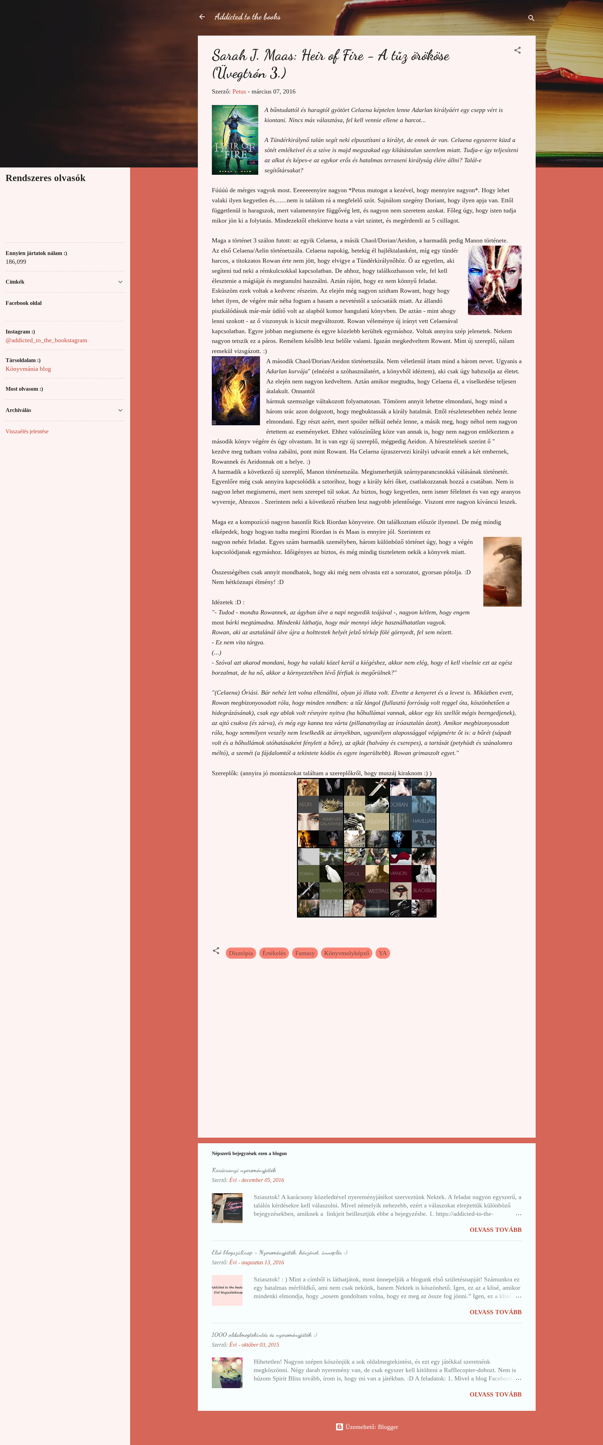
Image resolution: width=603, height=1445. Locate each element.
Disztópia (241, 953)
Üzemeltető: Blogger (371, 1426)
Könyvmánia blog (28, 368)
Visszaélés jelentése (27, 431)
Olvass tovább (496, 1229)
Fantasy (305, 953)
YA (383, 953)
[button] (517, 51)
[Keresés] (531, 19)
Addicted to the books (248, 17)
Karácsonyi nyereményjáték (244, 1170)
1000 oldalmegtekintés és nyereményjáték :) (264, 1334)
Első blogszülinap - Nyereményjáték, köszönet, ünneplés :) (279, 1252)
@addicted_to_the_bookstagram (46, 340)
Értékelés (274, 953)
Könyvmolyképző (346, 953)
